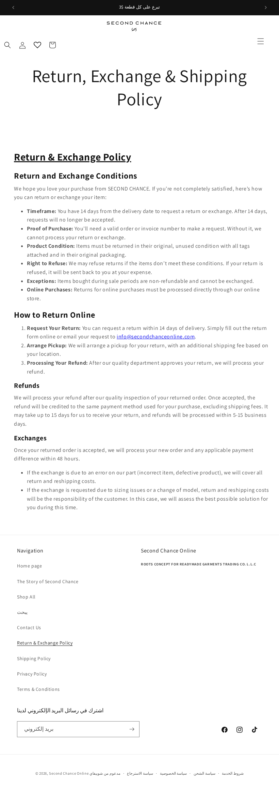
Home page (29, 566)
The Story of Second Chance (48, 581)
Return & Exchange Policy (44, 643)
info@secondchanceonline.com (156, 336)
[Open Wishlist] (37, 44)
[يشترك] (131, 729)
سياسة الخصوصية (173, 773)
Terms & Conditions (38, 689)
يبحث (22, 612)
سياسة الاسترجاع (140, 773)
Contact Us (29, 627)
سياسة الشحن (204, 773)
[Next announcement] (265, 7)
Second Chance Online (68, 773)
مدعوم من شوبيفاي (104, 773)
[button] (260, 41)
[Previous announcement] (13, 7)
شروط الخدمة (233, 773)
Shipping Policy (34, 658)
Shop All (26, 597)
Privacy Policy (32, 674)
